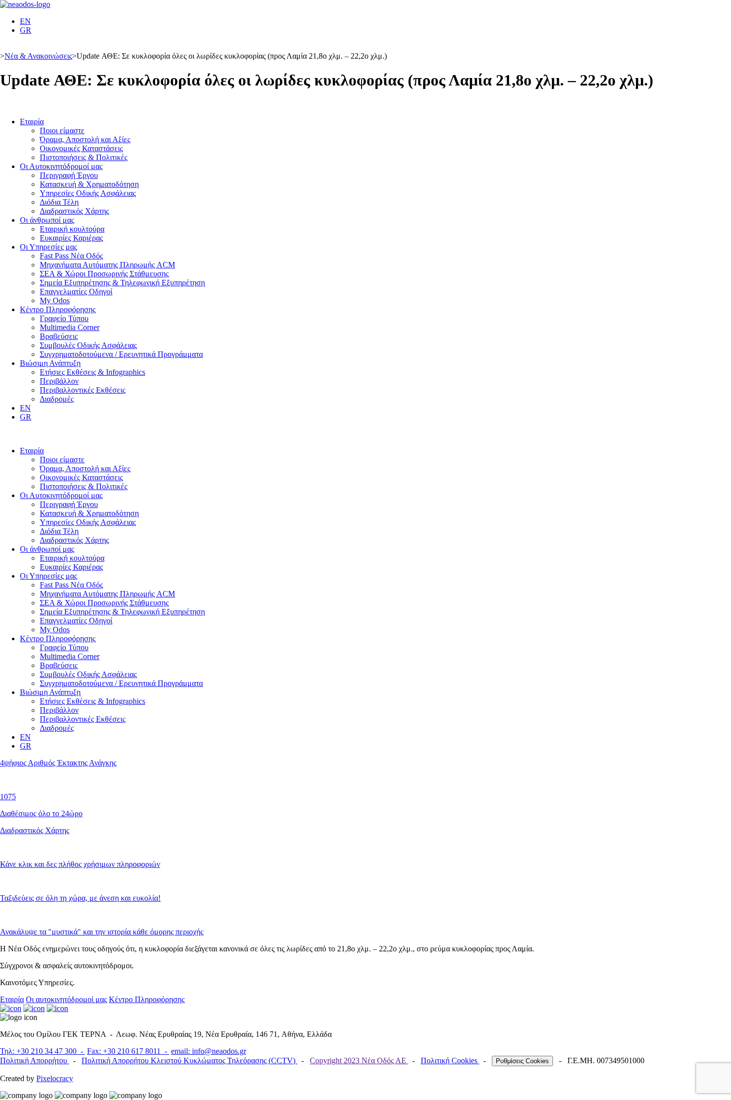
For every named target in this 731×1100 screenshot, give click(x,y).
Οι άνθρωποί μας (47, 220)
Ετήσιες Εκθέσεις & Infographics (92, 372)
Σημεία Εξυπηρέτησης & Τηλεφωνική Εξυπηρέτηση (122, 282)
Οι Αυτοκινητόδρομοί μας (61, 166)
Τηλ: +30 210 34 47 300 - (42, 1051)
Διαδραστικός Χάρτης (74, 211)
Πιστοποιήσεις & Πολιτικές (83, 157)
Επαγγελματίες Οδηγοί (76, 291)
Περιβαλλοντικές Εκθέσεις (82, 390)
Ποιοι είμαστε (62, 130)
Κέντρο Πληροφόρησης (57, 309)
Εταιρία (32, 121)
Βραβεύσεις (59, 336)
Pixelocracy (54, 1078)
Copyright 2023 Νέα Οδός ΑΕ (359, 1060)
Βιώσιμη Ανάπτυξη (50, 363)
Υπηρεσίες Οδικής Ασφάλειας (88, 193)
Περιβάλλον (59, 381)
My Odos (55, 300)
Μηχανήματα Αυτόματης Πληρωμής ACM (107, 264)
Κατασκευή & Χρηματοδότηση (89, 184)
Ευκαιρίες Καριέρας (71, 238)
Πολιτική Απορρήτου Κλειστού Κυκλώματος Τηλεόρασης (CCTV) (189, 1060)
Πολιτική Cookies (450, 1060)
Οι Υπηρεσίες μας (48, 247)
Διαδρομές (57, 399)
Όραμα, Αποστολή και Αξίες (85, 139)
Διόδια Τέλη (59, 202)
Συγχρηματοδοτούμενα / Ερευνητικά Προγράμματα (121, 354)
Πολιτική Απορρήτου (34, 1060)
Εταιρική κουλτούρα (72, 229)
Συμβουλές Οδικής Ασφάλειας (88, 345)
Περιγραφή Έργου (69, 175)
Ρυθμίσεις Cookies (522, 1061)
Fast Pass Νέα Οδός (71, 256)
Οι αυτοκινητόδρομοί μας (66, 999)
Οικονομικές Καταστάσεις (81, 148)
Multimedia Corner (69, 327)
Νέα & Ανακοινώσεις (38, 56)
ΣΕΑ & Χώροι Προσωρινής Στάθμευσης (104, 273)
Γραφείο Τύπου (64, 318)
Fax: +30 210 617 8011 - (128, 1051)
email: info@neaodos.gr (208, 1051)
